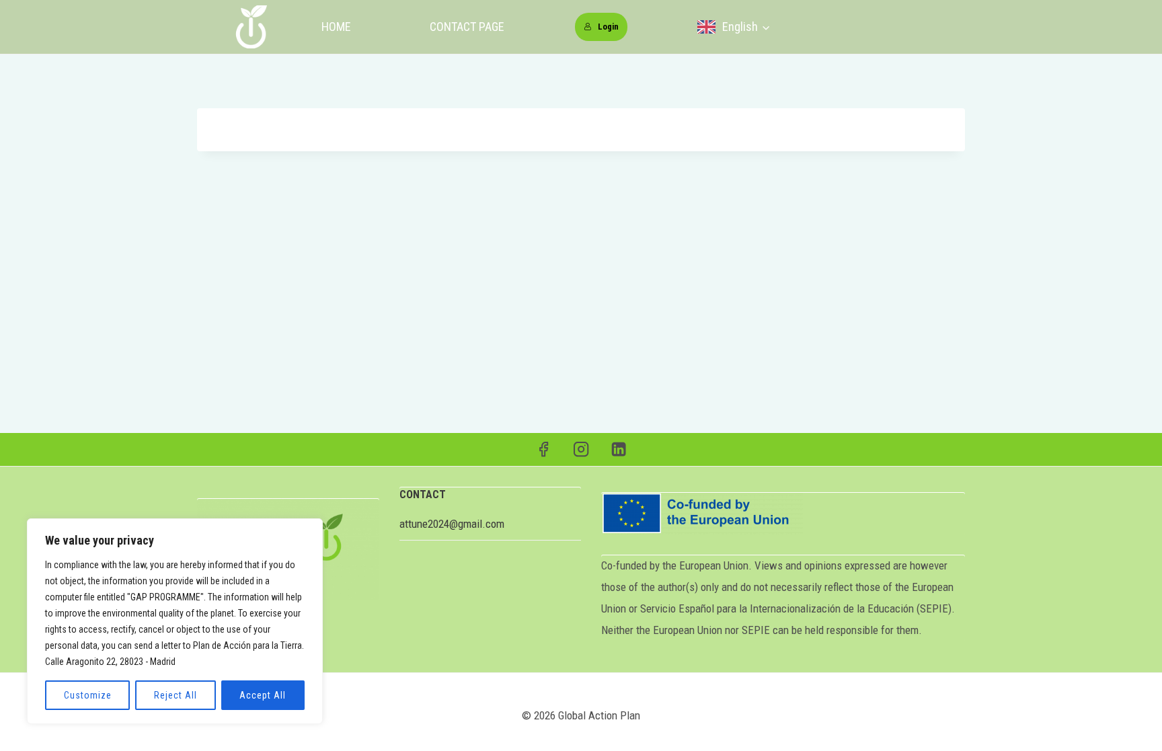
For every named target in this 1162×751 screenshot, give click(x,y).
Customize (88, 695)
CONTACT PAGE (467, 26)
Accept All (262, 695)
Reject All (175, 695)
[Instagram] (581, 449)
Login (608, 27)
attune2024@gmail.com (451, 523)
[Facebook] (543, 449)
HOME (336, 26)
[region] (175, 621)
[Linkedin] (619, 449)
